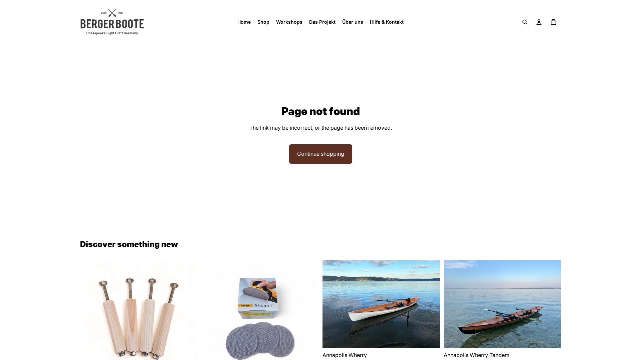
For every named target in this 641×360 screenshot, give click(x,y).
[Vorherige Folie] (333, 304)
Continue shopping (320, 153)
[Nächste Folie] (430, 304)
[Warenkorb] (553, 22)
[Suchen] (524, 22)
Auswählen (556, 337)
